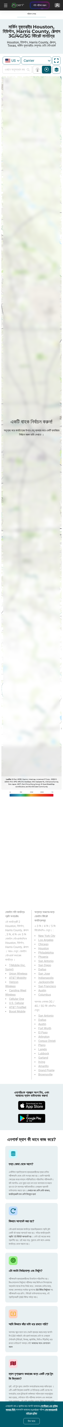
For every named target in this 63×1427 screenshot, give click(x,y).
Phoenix (43, 957)
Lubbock (43, 1053)
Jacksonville (46, 982)
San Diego (44, 965)
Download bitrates (46, 70)
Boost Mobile (17, 1011)
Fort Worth (44, 1028)
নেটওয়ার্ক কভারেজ (38, 70)
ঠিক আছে (31, 1421)
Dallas (42, 969)
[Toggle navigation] (5, 5)
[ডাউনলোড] (31, 1105)
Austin (42, 990)
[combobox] (11, 60)
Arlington (44, 1036)
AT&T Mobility (18, 978)
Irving (41, 1062)
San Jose (44, 973)
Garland (43, 1057)
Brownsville (45, 1074)
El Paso (43, 1032)
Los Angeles (45, 940)
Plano (42, 1045)
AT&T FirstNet (17, 1007)
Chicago (43, 944)
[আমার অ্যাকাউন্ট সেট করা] (57, 5)
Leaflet (8, 779)
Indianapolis (46, 978)
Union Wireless (18, 973)
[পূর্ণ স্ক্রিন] (56, 61)
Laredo (42, 1049)
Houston (43, 948)
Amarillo (43, 1066)
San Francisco (47, 986)
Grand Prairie (46, 1070)
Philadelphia (46, 952)
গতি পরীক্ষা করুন (39, 5)
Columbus (44, 994)
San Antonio (46, 961)
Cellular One (16, 999)
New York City (46, 935)
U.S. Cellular (16, 1003)
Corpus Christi (47, 1041)
